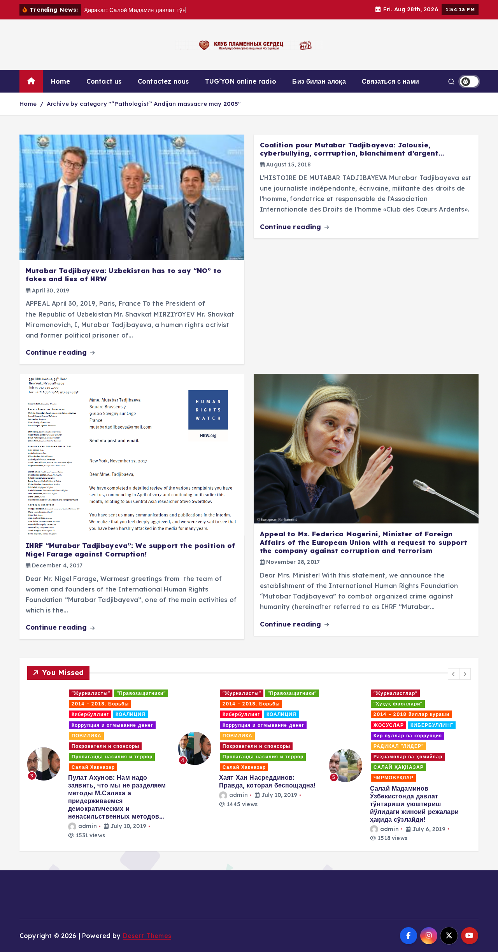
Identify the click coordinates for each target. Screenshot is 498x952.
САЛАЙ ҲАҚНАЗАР (248, 767)
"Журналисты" (91, 693)
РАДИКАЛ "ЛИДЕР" (248, 746)
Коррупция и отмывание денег (112, 725)
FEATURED (347, 693)
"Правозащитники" (141, 693)
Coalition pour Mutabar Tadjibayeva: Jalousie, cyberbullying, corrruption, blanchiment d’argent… (352, 149)
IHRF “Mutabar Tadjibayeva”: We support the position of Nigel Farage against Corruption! (130, 549)
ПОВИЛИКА (87, 735)
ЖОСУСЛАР (238, 725)
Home (60, 81)
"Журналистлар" (245, 693)
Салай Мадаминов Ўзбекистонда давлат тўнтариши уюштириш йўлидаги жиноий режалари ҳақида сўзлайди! (263, 803)
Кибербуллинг (90, 714)
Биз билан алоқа (318, 81)
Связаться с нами (390, 81)
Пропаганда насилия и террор (112, 757)
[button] (453, 674)
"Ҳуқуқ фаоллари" (247, 704)
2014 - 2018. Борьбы (100, 704)
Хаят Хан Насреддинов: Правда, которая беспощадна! (116, 781)
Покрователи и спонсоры (105, 746)
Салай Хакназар (93, 767)
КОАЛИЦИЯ (131, 714)
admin (87, 794)
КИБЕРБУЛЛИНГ (281, 725)
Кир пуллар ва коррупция (257, 735)
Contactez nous (163, 81)
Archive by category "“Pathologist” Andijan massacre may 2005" (144, 103)
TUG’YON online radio (240, 81)
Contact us (104, 81)
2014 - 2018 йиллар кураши (260, 714)
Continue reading (57, 352)
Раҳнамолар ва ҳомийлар (257, 757)
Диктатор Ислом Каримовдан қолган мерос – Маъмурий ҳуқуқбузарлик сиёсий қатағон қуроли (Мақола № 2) (398, 711)
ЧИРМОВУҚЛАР (243, 777)
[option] (98, 748)
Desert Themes (147, 936)
